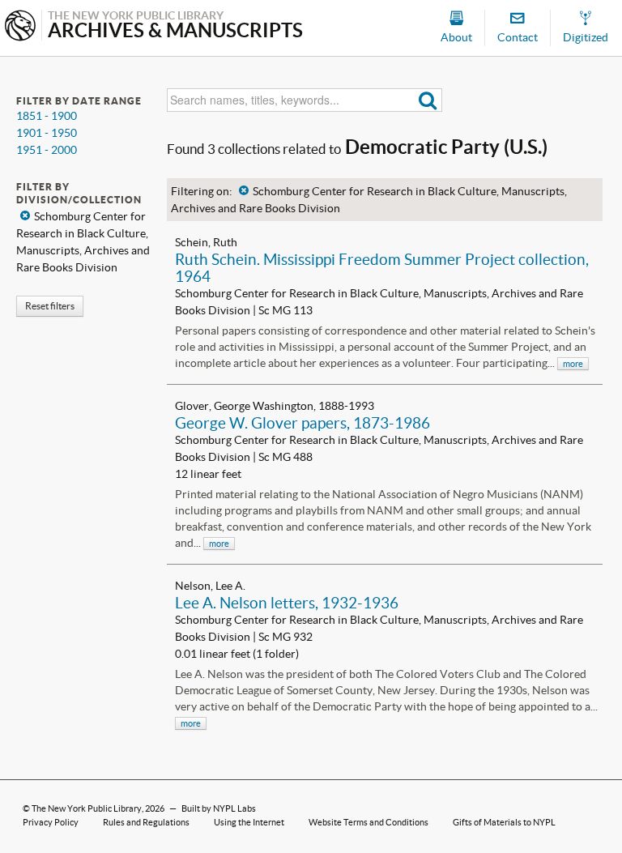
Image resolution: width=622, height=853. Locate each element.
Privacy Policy (51, 822)
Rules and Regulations (146, 822)
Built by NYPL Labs (218, 808)
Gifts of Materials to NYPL (504, 822)
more (573, 364)
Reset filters (50, 306)
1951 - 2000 (46, 149)
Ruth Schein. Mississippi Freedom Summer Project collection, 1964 (382, 267)
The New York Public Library (87, 808)
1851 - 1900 (46, 115)
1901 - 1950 (46, 132)
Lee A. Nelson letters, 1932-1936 (286, 603)
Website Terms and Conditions (368, 822)
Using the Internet (249, 822)
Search (428, 100)
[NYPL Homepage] (20, 27)
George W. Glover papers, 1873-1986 (302, 423)
